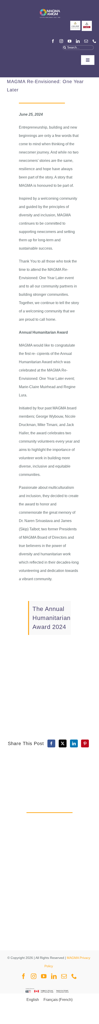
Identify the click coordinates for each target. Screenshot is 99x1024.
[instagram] (61, 41)
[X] (63, 743)
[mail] (86, 41)
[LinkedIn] (74, 743)
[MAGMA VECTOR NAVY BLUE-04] (50, 8)
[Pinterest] (85, 743)
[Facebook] (51, 743)
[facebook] (53, 41)
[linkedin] (78, 41)
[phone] (94, 41)
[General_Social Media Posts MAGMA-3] (87, 22)
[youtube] (69, 41)
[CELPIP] (75, 22)
